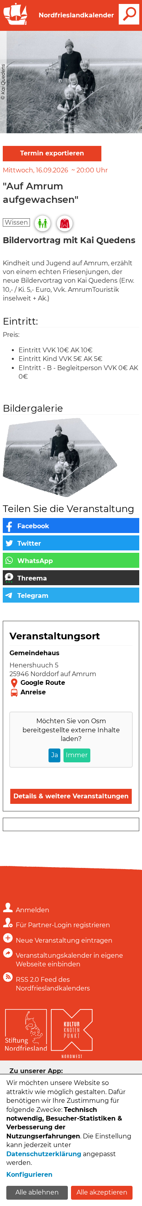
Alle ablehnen (37, 1192)
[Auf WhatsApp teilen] (71, 560)
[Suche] (129, 14)
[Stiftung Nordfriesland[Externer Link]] (26, 1028)
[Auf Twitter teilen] (71, 542)
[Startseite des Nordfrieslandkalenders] (15, 24)
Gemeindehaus (34, 653)
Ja (54, 755)
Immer (77, 755)
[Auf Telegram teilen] (71, 595)
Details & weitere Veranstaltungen (71, 796)
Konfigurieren (29, 1174)
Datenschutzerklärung (43, 1154)
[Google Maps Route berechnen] (71, 683)
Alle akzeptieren (102, 1192)
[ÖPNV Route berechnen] (71, 693)
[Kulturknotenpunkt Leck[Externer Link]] (72, 1032)
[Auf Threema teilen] (71, 577)
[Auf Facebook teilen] (71, 525)
